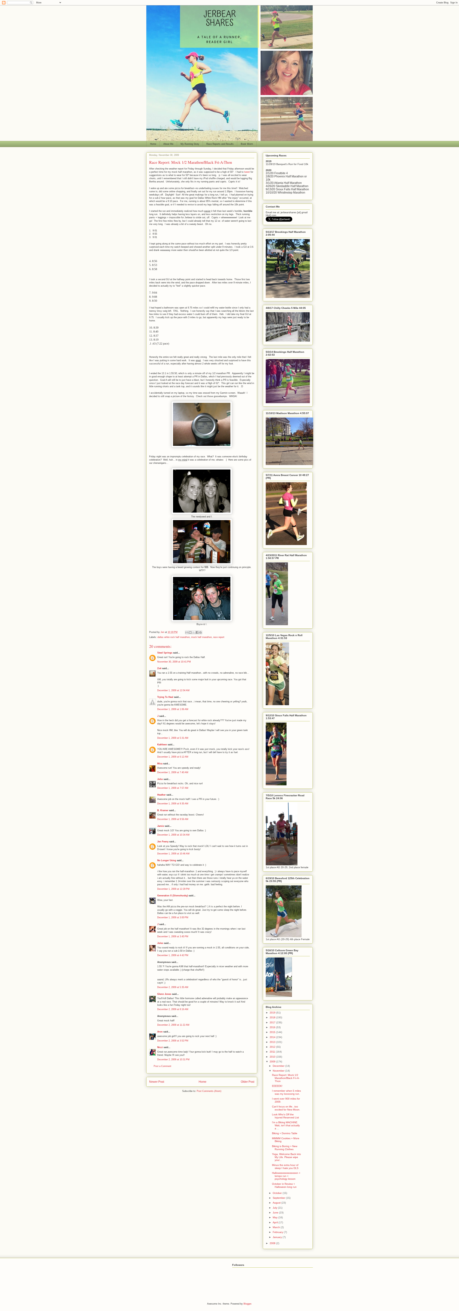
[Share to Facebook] (197, 632)
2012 (273, 1046)
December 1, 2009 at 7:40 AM (172, 772)
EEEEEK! (277, 1085)
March (277, 1227)
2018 (273, 1017)
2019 (273, 1012)
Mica (159, 763)
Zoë (159, 668)
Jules (160, 943)
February (278, 1232)
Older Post (247, 1081)
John (160, 779)
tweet (247, 172)
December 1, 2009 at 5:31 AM (172, 738)
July (275, 1207)
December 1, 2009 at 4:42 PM (172, 955)
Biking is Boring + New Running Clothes (284, 1148)
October (278, 1193)
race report (218, 637)
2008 (273, 1243)
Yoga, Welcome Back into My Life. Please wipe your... (286, 1157)
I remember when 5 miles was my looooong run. (286, 1092)
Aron (160, 1031)
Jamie (160, 826)
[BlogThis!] (190, 632)
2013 (273, 1042)
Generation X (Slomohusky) (172, 895)
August (277, 1202)
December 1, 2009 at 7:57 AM (172, 788)
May (275, 1217)
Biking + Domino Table (284, 1133)
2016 (273, 1027)
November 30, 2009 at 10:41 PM (174, 661)
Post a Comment (162, 1066)
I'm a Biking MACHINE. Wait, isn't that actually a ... (286, 1125)
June (276, 1212)
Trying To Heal (165, 697)
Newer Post (156, 1081)
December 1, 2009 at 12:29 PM (173, 889)
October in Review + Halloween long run (284, 1185)
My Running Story (190, 144)
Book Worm (247, 144)
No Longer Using (166, 860)
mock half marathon (201, 637)
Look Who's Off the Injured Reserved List (285, 1116)
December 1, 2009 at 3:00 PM (172, 917)
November (279, 1070)
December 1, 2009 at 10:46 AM (173, 853)
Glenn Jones (164, 994)
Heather (161, 794)
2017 (273, 1022)
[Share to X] (193, 632)
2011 (273, 1051)
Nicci (160, 1047)
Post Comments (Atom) (209, 1091)
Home (153, 144)
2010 (273, 1056)
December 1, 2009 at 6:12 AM (172, 756)
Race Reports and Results (220, 144)
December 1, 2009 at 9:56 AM (172, 819)
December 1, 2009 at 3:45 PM (172, 936)
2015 (273, 1032)
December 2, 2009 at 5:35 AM (172, 987)
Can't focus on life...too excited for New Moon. (286, 1108)
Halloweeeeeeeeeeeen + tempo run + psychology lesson (286, 1175)
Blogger (247, 1303)
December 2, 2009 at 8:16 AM (172, 1009)
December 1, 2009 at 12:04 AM (173, 690)
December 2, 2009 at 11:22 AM (173, 1025)
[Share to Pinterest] (200, 632)
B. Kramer (162, 810)
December (279, 1065)
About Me (168, 144)
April (275, 1222)
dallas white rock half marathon (173, 637)
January (278, 1237)
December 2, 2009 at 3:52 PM (172, 1040)
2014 (273, 1037)
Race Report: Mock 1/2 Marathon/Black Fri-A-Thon (286, 1078)
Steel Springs (164, 652)
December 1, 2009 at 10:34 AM (173, 834)
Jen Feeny (163, 841)
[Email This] (187, 632)
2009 (273, 1061)
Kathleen (162, 744)
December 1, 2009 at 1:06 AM (172, 709)
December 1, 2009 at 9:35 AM (172, 803)
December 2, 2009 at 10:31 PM (173, 1059)
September (279, 1197)
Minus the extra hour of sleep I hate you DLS (285, 1166)
